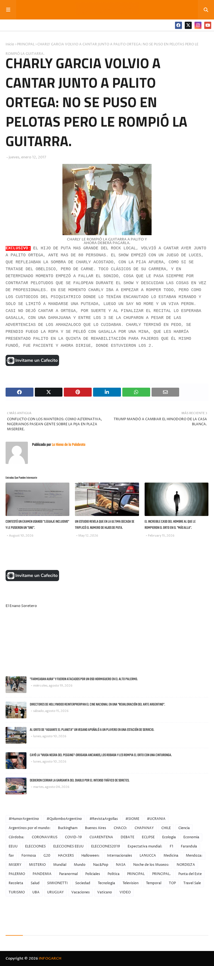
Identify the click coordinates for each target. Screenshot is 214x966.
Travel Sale (192, 883)
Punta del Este (190, 874)
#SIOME (132, 819)
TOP (172, 883)
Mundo (80, 864)
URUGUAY (55, 892)
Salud (35, 883)
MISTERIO (37, 864)
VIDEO (125, 892)
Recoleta (16, 883)
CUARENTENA (101, 837)
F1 (171, 846)
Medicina (171, 855)
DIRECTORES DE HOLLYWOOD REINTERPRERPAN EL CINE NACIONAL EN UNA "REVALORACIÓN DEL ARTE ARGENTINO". (97, 704)
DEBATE (127, 837)
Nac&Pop (100, 864)
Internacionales (119, 855)
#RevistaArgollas (103, 819)
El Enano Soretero (21, 605)
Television (130, 883)
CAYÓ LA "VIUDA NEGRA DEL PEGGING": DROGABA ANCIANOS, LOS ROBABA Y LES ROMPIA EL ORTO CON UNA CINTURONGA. (101, 755)
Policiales (92, 874)
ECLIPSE (148, 837)
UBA (36, 892)
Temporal (153, 883)
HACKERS (66, 855)
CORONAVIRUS (44, 837)
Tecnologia (106, 883)
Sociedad (82, 883)
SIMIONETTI (57, 883)
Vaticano (104, 892)
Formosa (28, 855)
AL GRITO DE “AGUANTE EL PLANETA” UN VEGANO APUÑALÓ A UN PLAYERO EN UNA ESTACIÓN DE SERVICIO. (92, 730)
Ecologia (169, 837)
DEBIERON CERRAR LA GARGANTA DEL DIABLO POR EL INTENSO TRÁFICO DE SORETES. (79, 780)
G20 (46, 855)
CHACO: (120, 828)
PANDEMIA (42, 874)
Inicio (10, 44)
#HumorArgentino (24, 819)
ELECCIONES (35, 846)
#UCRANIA (156, 819)
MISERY (15, 864)
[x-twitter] (188, 25)
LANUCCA (148, 855)
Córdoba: (16, 837)
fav (11, 855)
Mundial (59, 864)
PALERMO (17, 874)
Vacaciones (80, 892)
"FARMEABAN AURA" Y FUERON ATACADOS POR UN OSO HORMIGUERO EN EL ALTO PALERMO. (84, 679)
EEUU (13, 846)
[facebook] (178, 25)
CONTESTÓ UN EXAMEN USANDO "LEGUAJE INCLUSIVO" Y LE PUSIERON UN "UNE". (37, 525)
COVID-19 (73, 837)
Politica (114, 874)
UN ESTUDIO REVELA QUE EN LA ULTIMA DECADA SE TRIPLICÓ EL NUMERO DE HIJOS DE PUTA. (104, 525)
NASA (121, 864)
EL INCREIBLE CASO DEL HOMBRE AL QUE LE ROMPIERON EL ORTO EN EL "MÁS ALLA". (170, 525)
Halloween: (90, 855)
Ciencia (184, 828)
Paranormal (68, 874)
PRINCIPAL (26, 44)
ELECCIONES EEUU (68, 846)
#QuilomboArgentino (64, 819)
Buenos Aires (95, 828)
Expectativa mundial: (145, 846)
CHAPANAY (144, 828)
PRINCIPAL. (161, 874)
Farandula (189, 846)
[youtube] (207, 25)
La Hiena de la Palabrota (68, 445)
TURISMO (17, 892)
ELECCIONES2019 (105, 846)
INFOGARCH (50, 958)
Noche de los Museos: (151, 864)
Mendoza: (194, 855)
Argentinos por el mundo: (29, 828)
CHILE (166, 828)
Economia (191, 837)
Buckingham (67, 828)
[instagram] (197, 25)
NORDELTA (186, 864)
